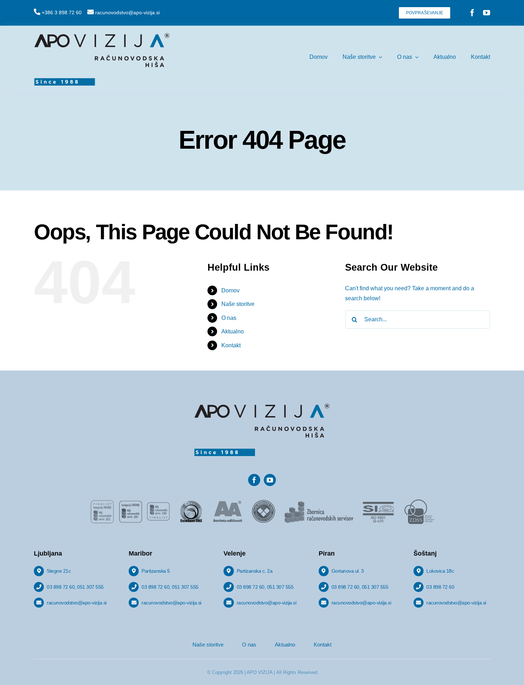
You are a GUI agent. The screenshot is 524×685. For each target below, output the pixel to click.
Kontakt (231, 345)
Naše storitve (238, 304)
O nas (228, 318)
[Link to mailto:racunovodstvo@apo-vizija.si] (90, 12)
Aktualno (232, 331)
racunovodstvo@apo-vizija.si (127, 12)
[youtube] (486, 12)
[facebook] (472, 12)
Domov (230, 290)
